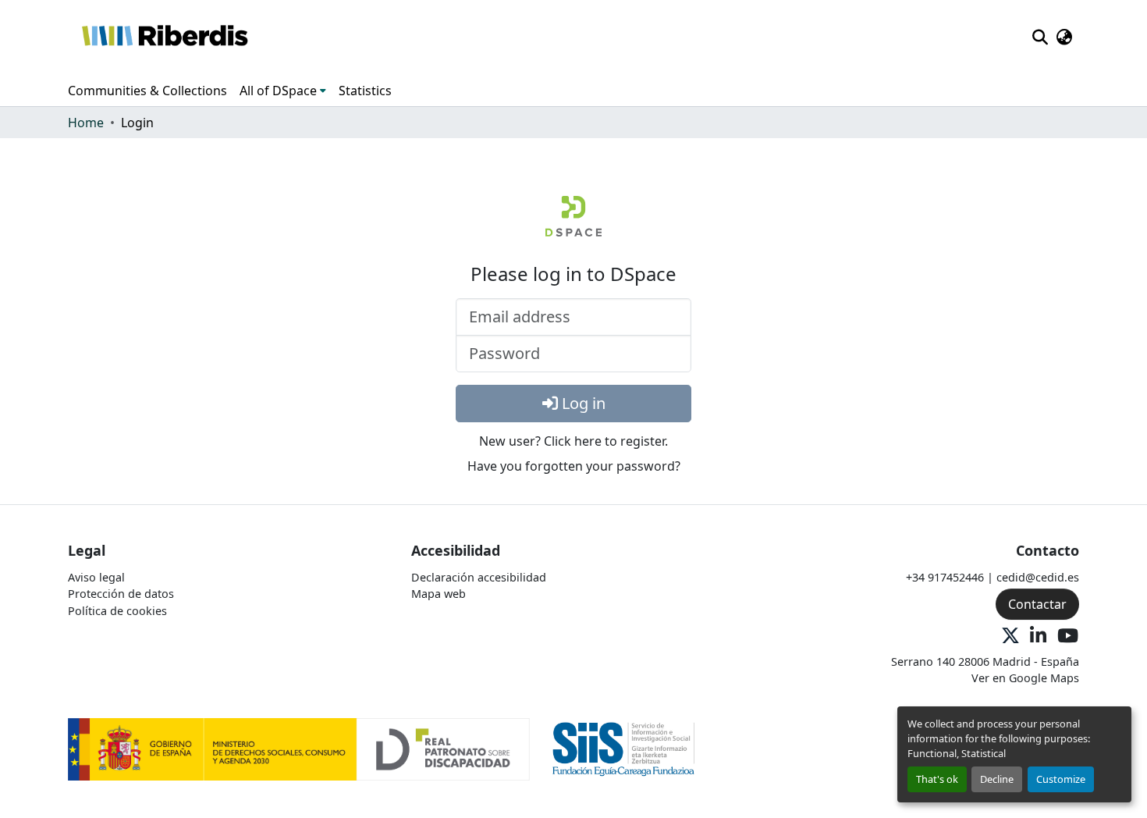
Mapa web (438, 593)
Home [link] (86, 122)
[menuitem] (283, 90)
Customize (1060, 779)
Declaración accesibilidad (478, 577)
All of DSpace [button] (278, 90)
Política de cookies (117, 610)
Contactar (1037, 604)
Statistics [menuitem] (365, 90)
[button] (164, 37)
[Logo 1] (299, 748)
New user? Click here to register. (573, 441)
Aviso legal (96, 577)
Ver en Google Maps (1025, 677)
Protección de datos (121, 593)
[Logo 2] (624, 748)
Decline (997, 779)
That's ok (937, 779)
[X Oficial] (1010, 636)
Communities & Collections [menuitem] (147, 90)
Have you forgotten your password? (573, 466)
